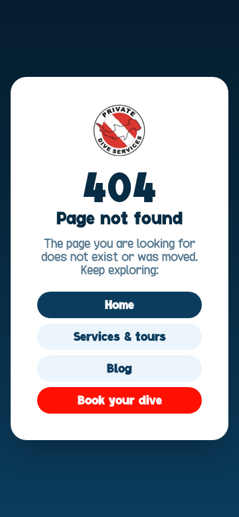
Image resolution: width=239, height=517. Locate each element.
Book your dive (120, 400)
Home (119, 305)
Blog (119, 368)
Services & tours (120, 336)
